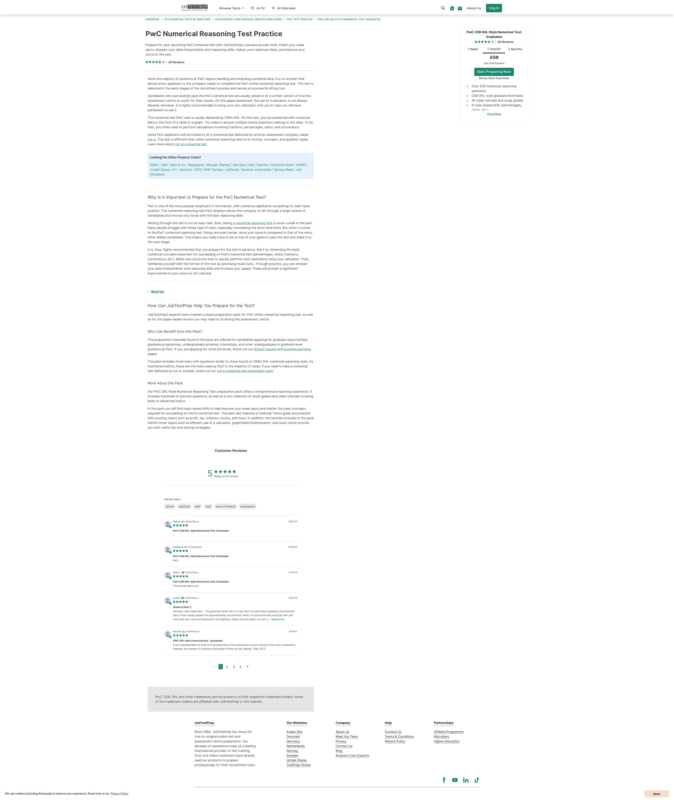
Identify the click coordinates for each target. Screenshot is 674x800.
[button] (232, 8)
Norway (292, 751)
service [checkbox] (170, 506)
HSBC (154, 165)
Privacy (341, 741)
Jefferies (232, 169)
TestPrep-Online (298, 765)
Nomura (186, 169)
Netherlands (295, 746)
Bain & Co (178, 165)
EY (175, 169)
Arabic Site (294, 732)
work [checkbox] (197, 506)
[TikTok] (477, 780)
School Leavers (265, 349)
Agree (656, 793)
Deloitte (262, 165)
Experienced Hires (297, 349)
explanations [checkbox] (247, 506)
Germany (293, 741)
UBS (164, 165)
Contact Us (344, 746)
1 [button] (220, 666)
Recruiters (441, 736)
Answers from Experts (352, 755)
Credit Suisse (160, 169)
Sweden (292, 755)
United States (296, 760)
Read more (277, 619)
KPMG (301, 165)
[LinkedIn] (466, 780)
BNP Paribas (213, 169)
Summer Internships (256, 169)
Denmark (293, 736)
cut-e (152, 139)
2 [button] (227, 666)
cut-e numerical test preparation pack (245, 371)
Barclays (239, 165)
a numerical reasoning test (252, 223)
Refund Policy (395, 741)
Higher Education (447, 741)
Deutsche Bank (282, 165)
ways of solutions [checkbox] (226, 506)
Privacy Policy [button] (119, 793)
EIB (251, 165)
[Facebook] (444, 780)
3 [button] (234, 666)
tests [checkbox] (208, 506)
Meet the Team (347, 736)
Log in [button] (494, 8)
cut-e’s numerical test (191, 144)
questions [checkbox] (184, 506)
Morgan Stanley (218, 165)
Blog (339, 751)
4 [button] (240, 666)
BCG (198, 169)
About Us (342, 732)
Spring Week (283, 169)
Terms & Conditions (399, 736)
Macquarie (196, 165)
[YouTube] (455, 780)
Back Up (157, 291)
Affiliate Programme (449, 732)
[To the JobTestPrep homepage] (194, 7)
